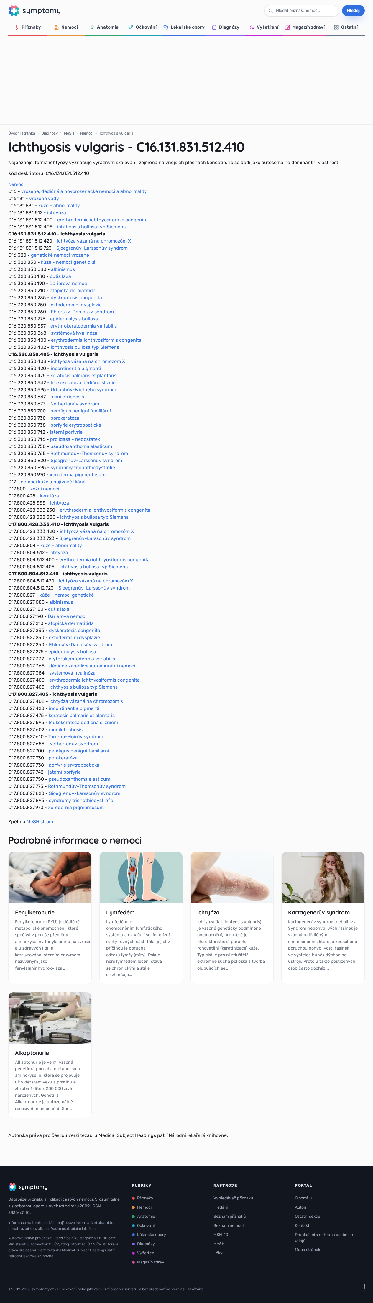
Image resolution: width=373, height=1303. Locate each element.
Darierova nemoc (68, 283)
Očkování (146, 27)
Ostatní (349, 27)
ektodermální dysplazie (76, 304)
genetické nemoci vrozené (60, 255)
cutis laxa (60, 276)
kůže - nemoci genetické (68, 262)
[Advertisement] (187, 80)
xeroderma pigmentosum (78, 474)
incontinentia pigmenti (76, 368)
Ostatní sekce (307, 1216)
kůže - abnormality (59, 205)
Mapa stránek (307, 1249)
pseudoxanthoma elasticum (81, 446)
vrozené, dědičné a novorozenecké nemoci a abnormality (84, 191)
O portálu (303, 1198)
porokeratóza (64, 418)
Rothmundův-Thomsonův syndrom (89, 453)
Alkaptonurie (32, 1052)
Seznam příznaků (229, 1216)
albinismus (63, 269)
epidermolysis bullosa (74, 319)
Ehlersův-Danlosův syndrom (82, 312)
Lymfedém (120, 912)
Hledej (353, 10)
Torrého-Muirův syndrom (75, 736)
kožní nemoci (44, 489)
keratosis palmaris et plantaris (83, 375)
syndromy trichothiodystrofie (83, 467)
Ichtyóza (208, 912)
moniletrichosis (67, 397)
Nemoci (69, 27)
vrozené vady (44, 198)
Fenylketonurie (34, 912)
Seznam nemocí (228, 1225)
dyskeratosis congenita (76, 297)
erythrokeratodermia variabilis (83, 326)
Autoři (300, 1207)
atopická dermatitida (73, 290)
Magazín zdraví (308, 27)
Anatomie (108, 27)
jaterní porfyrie (66, 432)
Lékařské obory (188, 27)
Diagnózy (229, 27)
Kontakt (302, 1225)
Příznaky (31, 27)
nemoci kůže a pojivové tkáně (53, 481)
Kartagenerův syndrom (319, 912)
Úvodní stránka (21, 133)
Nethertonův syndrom (74, 404)
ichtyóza (56, 212)
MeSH (69, 133)
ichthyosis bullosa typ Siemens (91, 227)
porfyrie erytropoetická (75, 425)
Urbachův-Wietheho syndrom (83, 389)
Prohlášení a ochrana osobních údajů (324, 1237)
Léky (218, 1252)
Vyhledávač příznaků (233, 1198)
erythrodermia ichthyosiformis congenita (102, 219)
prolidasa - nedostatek (75, 439)
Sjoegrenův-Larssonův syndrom (92, 248)
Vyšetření (267, 27)
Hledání (220, 1207)
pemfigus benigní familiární (80, 411)
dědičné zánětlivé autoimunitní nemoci (92, 666)
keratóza (49, 496)
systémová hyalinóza (74, 333)
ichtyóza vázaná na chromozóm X (94, 241)
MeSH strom (40, 821)
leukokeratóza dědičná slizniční (85, 382)
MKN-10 (220, 1234)
